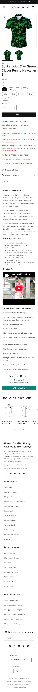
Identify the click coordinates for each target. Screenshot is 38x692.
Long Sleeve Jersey (11, 572)
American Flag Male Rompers (15, 614)
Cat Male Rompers (11, 600)
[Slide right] (23, 430)
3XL (13, 94)
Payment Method (10, 520)
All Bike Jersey (9, 553)
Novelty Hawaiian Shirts (24, 422)
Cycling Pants (9, 577)
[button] (4, 7)
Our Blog (7, 539)
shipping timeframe (10, 150)
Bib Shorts (8, 563)
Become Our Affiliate (11, 534)
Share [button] (6, 182)
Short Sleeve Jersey (11, 558)
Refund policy (9, 530)
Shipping (4, 82)
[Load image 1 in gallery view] (7, 55)
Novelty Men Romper (7, 422)
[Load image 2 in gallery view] (19, 55)
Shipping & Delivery (11, 497)
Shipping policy (26, 684)
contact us (18, 133)
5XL (30, 94)
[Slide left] (14, 430)
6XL (5, 98)
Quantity (4, 103)
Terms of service (10, 516)
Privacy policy (9, 511)
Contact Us (8, 487)
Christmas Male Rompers (13, 624)
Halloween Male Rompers (13, 619)
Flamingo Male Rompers (13, 605)
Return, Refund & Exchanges (14, 501)
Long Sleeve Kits (10, 581)
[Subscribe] (31, 638)
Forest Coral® (18, 678)
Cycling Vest (8, 586)
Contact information (20, 687)
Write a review (19, 388)
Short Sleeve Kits (10, 567)
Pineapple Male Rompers (13, 610)
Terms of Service (10, 525)
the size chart (11, 142)
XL (25, 89)
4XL (22, 94)
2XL (5, 94)
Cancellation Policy (11, 506)
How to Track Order (11, 492)
